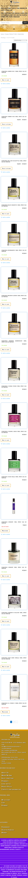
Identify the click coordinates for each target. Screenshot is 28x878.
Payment (5, 805)
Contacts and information (11, 789)
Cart (3, 803)
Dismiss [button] (15, 877)
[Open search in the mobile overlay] (14, 22)
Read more (5, 531)
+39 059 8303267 (7, 748)
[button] (5, 84)
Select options (6, 124)
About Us (5, 773)
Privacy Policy (7, 787)
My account (6, 800)
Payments (5, 781)
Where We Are (7, 775)
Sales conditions (8, 778)
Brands (4, 833)
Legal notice (6, 784)
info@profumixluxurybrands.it (11, 746)
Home (2, 34)
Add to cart (5, 80)
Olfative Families (8, 830)
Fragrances (6, 827)
